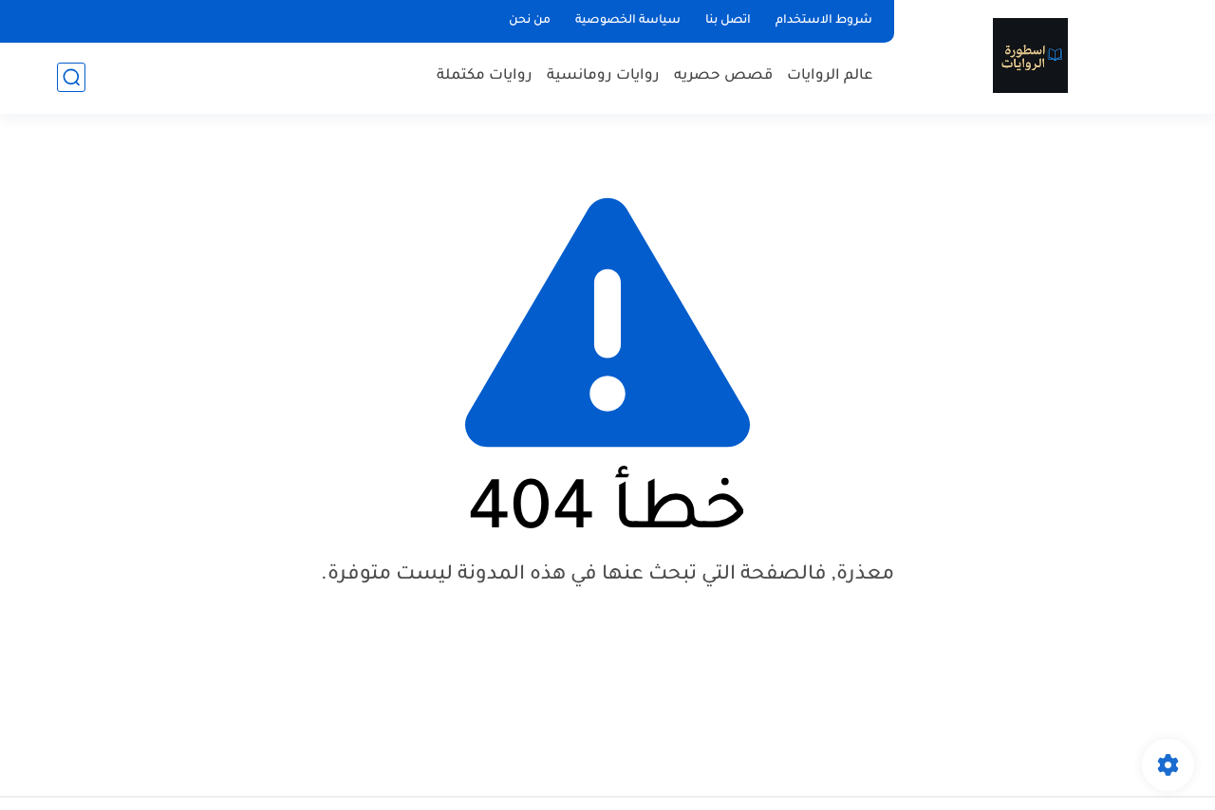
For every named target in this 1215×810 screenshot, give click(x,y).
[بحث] (71, 77)
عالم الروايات (830, 76)
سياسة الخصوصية (628, 21)
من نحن (530, 21)
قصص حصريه (723, 76)
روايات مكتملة (485, 76)
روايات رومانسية (603, 76)
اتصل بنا (728, 21)
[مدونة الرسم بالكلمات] (1030, 55)
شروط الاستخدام (824, 21)
